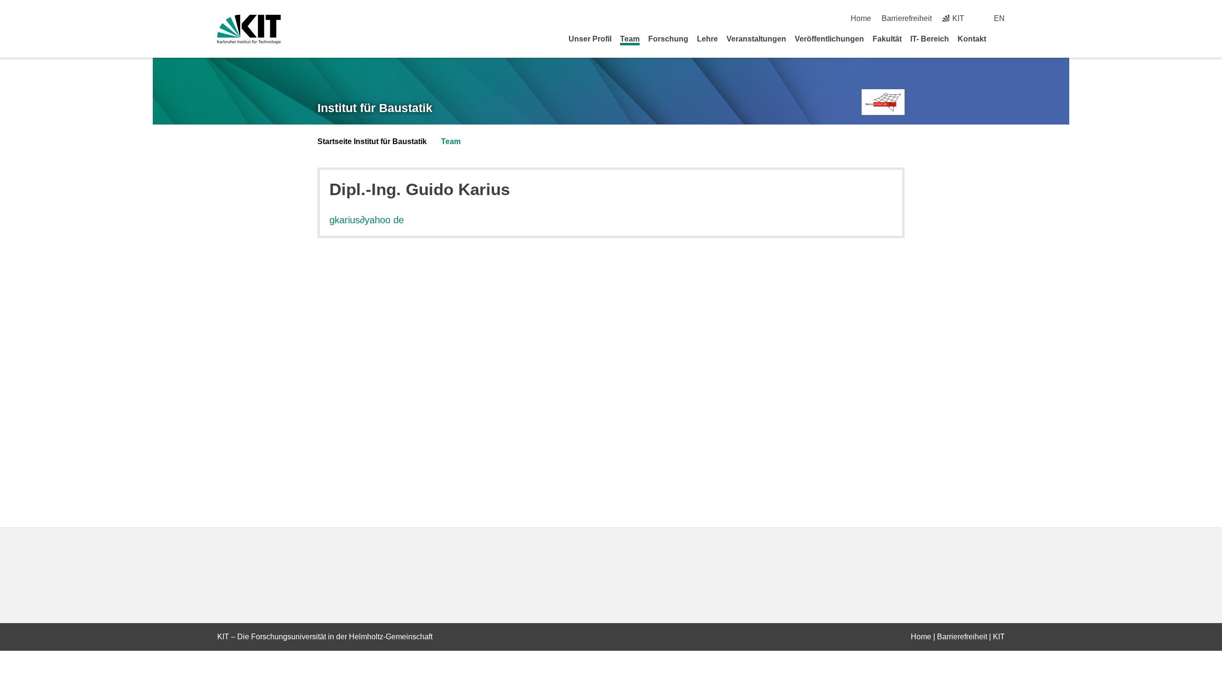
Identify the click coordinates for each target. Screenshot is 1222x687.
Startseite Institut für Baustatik (372, 141)
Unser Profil (590, 39)
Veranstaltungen (756, 39)
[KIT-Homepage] (249, 29)
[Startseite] (1001, 38)
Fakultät (887, 39)
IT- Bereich (929, 39)
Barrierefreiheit (907, 18)
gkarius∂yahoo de (366, 220)
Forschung (668, 39)
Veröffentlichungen (829, 39)
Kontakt (972, 39)
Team (630, 39)
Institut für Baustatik (374, 107)
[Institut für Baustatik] (883, 102)
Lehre (707, 39)
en (999, 18)
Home (861, 18)
